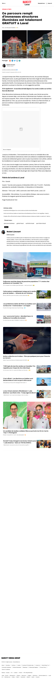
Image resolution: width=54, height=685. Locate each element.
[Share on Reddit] (10, 61)
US (11, 672)
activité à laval (30, 223)
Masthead (25, 667)
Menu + (4, 3)
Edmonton (35, 675)
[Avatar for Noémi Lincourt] (3, 232)
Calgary (29, 675)
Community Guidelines (6, 667)
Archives (13, 665)
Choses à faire (6, 9)
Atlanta (28, 677)
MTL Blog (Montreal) (28, 672)
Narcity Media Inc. (16, 661)
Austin (33, 677)
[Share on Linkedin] (12, 61)
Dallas (13, 677)
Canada (7, 672)
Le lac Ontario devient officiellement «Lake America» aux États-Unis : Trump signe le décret (19, 392)
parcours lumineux (9, 223)
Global (20, 672)
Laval (27, 5)
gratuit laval (20, 223)
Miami (17, 677)
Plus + (6, 227)
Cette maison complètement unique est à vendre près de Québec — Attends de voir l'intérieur (19, 292)
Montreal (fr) (12, 675)
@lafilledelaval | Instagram (8, 57)
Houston (37, 677)
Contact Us (37, 665)
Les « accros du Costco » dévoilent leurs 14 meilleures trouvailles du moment (18, 317)
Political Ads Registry (33, 667)
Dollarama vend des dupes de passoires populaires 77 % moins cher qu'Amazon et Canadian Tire (26, 282)
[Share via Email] (17, 61)
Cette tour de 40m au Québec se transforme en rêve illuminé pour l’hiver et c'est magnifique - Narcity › (26, 213)
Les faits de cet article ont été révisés (9, 69)
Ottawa (18, 675)
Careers (19, 665)
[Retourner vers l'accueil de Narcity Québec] (27, 2)
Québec (15, 672)
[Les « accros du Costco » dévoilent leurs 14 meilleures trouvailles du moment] (44, 319)
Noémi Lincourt (11, 64)
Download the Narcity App (28, 665)
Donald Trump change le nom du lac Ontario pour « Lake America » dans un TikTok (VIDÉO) (19, 442)
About (3, 665)
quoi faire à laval (41, 223)
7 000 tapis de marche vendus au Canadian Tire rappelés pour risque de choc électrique (19, 367)
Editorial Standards (17, 667)
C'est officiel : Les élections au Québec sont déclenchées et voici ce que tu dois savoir (18, 379)
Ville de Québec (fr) (43, 675)
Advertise (8, 665)
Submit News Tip (45, 665)
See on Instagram (7, 149)
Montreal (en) (7, 677)
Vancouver (24, 675)
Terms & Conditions (6, 669)
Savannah (23, 677)
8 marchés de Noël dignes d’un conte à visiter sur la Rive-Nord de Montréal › (20, 210)
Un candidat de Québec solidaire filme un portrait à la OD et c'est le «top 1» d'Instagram (25, 431)
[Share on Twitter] (15, 61)
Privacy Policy (43, 667)
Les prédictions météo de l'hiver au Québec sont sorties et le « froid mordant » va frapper (19, 304)
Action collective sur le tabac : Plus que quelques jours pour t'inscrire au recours (26, 357)
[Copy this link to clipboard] (19, 61)
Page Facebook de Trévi (9, 200)
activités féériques (43, 76)
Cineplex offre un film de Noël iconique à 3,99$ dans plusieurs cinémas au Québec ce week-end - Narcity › (27, 216)
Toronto (6, 675)
